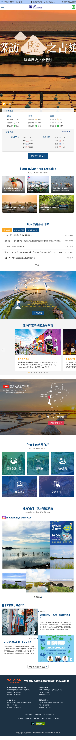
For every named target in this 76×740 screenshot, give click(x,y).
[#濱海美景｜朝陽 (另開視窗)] (38, 581)
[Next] (73, 350)
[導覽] (3, 7)
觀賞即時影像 (55, 423)
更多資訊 (65, 131)
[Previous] (3, 350)
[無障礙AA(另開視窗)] (40, 723)
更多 (37, 265)
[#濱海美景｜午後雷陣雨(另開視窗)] (26, 545)
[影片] (10, 104)
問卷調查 (73, 7)
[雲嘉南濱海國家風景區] (38, 7)
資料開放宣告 (28, 714)
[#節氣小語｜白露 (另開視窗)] (62, 581)
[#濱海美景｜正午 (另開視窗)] (62, 557)
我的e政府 (32, 723)
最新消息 (7, 230)
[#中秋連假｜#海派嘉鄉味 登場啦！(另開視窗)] (62, 533)
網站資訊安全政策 (49, 714)
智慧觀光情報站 (37, 156)
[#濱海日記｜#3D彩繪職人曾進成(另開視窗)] (14, 581)
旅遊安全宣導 (32, 230)
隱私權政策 (38, 714)
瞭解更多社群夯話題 (37, 666)
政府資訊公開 (19, 230)
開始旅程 (37, 313)
